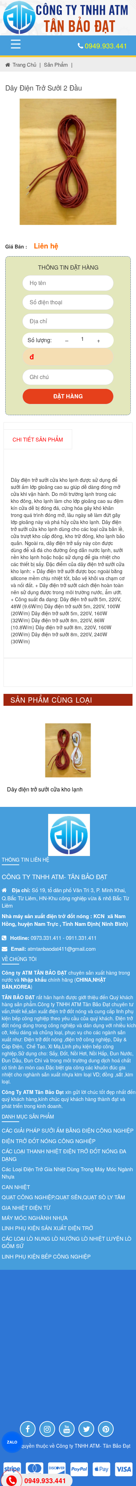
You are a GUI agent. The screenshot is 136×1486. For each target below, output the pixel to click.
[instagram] (47, 1429)
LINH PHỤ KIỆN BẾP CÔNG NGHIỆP (46, 1256)
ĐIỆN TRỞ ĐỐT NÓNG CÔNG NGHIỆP (49, 1141)
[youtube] (67, 1429)
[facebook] (28, 1429)
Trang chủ (24, 64)
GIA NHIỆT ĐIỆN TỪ (26, 1207)
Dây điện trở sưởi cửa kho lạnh (45, 789)
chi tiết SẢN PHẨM (38, 439)
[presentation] (16, 757)
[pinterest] (106, 1429)
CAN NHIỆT (16, 1186)
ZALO (12, 1442)
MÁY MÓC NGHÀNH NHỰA (35, 1217)
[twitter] (86, 1429)
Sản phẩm (56, 64)
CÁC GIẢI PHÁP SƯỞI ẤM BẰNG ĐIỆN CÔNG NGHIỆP (68, 1130)
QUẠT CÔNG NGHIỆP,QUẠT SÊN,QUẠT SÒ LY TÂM (63, 1197)
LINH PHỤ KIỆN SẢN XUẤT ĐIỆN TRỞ (47, 1228)
